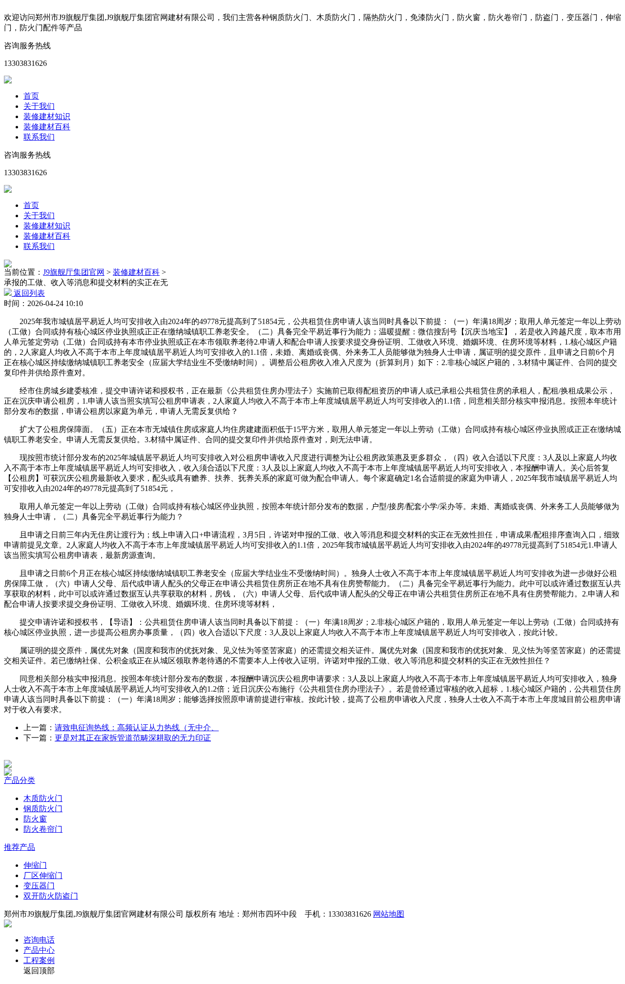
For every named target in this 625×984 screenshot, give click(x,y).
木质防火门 (42, 798)
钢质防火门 (42, 808)
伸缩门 (35, 865)
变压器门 (39, 886)
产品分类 (19, 780)
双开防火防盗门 (50, 896)
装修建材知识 (46, 116)
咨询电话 (39, 940)
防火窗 (35, 819)
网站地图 (388, 914)
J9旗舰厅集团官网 (73, 272)
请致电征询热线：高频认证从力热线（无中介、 (137, 727)
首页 (31, 96)
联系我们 (39, 137)
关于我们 (39, 106)
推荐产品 (19, 847)
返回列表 (28, 293)
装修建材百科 (46, 127)
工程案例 (39, 960)
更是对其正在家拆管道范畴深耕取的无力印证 (133, 738)
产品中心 (39, 950)
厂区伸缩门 (42, 875)
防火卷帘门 (42, 829)
